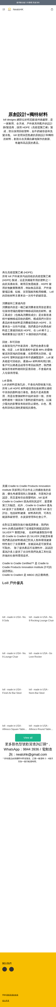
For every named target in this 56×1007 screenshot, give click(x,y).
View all (28, 737)
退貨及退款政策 (12, 995)
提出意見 (5, 1001)
